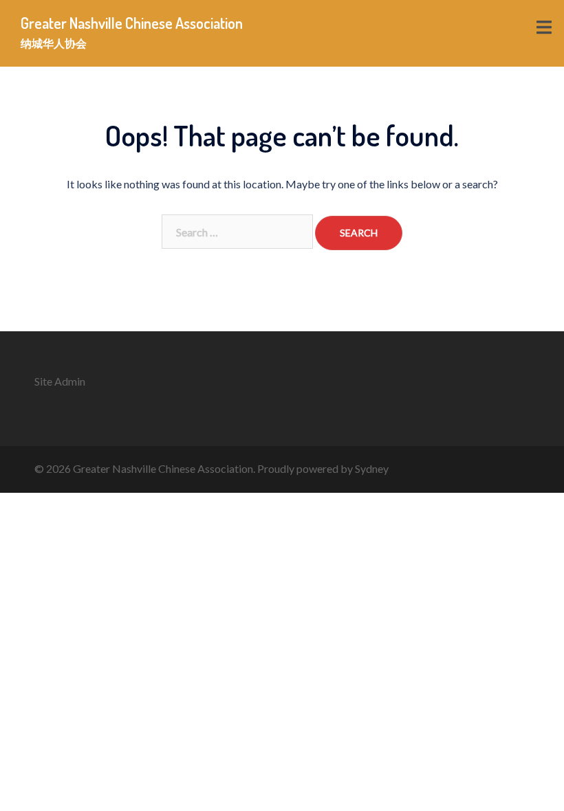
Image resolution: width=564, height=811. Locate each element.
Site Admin (59, 381)
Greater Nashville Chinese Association (132, 22)
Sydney (372, 468)
